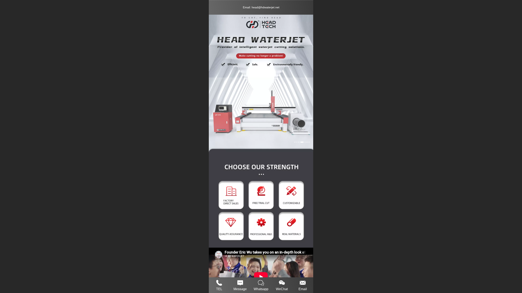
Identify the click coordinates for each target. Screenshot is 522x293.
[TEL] (219, 282)
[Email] (302, 282)
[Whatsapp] (261, 282)
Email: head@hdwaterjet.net (261, 7)
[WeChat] (281, 282)
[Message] (240, 282)
